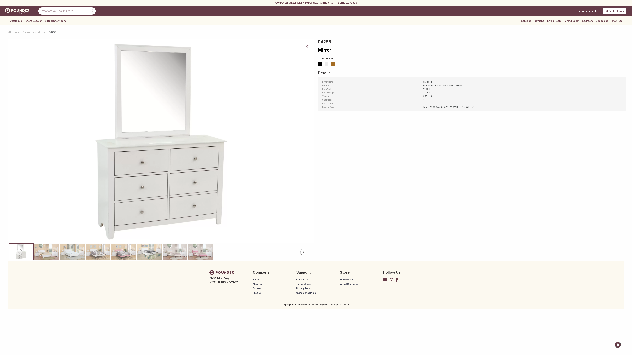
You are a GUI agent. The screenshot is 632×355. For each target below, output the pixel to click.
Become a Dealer (588, 11)
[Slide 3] (98, 252)
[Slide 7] (200, 252)
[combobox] (67, 11)
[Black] (320, 64)
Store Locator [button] (34, 20)
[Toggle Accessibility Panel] (618, 345)
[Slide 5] (149, 252)
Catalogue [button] (16, 20)
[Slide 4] (123, 252)
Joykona (539, 20)
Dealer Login (616, 11)
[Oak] (333, 64)
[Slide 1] (46, 252)
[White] (327, 64)
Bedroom (587, 20)
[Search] (92, 10)
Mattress (617, 20)
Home (15, 32)
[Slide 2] (72, 252)
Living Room (554, 20)
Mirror (41, 32)
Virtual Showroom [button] (55, 20)
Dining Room (571, 20)
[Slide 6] (175, 252)
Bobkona (526, 20)
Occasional (602, 20)
